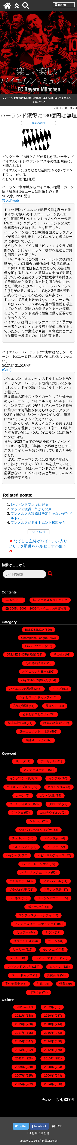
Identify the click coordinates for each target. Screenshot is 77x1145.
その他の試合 (34, 663)
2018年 (49, 1024)
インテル (55, 778)
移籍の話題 (38, 123)
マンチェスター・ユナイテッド (35, 923)
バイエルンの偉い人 (34, 680)
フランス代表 (53, 889)
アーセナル (48, 761)
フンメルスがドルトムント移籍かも (38, 522)
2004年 (49, 1084)
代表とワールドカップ (34, 697)
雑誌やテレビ (34, 740)
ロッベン (56, 966)
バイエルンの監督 (21, 688)
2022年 (49, 1007)
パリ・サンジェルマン (35, 872)
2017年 (20, 1032)
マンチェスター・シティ (35, 915)
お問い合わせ (40, 1133)
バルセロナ (17, 881)
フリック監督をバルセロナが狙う (37, 546)
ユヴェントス (22, 941)
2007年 (20, 1075)
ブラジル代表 (18, 889)
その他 (57, 654)
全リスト (16, 600)
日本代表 (35, 992)
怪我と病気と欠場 (34, 714)
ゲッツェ (17, 812)
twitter (22, 1126)
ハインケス (13, 855)
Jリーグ (20, 761)
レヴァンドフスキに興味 (29, 504)
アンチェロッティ (35, 769)
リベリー (19, 949)
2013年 (20, 1050)
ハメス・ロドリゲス (35, 864)
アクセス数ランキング (52, 600)
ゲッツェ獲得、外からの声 (31, 509)
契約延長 (53, 975)
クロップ (55, 804)
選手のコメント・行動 (34, 731)
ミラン (49, 932)
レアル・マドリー (47, 958)
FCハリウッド (34, 646)
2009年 (20, 1067)
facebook (40, 1126)
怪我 (62, 983)
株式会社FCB (17, 723)
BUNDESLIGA (34, 629)
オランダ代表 (56, 787)
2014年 (49, 1041)
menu (61, 4)
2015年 (20, 1041)
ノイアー (53, 846)
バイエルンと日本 (34, 671)
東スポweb (10, 200)
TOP (58, 1126)
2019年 (20, 1024)
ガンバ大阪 (47, 795)
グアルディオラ (20, 804)
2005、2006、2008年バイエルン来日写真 (38, 608)
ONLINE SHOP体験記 (21, 654)
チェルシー (19, 838)
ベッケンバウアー (50, 898)
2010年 (49, 1058)
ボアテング (35, 906)
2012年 (49, 1050)
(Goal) (7, 370)
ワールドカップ (21, 975)
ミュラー (22, 932)
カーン (20, 795)
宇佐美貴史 (12, 983)
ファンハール (52, 881)
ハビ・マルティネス (51, 855)
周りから (52, 705)
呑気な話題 (20, 705)
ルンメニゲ (50, 949)
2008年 (49, 1067)
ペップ (56, 688)
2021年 (20, 1015)
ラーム (52, 941)
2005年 (20, 1084)
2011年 (20, 1058)
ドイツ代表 (51, 838)
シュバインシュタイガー (35, 829)
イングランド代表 (22, 778)
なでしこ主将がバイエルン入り (40, 541)
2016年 (49, 1032)
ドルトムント (38, 531)
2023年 (22, 1007)
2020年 (49, 1015)
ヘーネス (15, 898)
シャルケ (35, 821)
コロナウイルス (50, 812)
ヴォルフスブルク (19, 787)
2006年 (49, 1075)
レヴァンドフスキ (19, 966)
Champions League (34, 637)
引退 (40, 983)
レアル (14, 958)
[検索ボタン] (50, 574)
